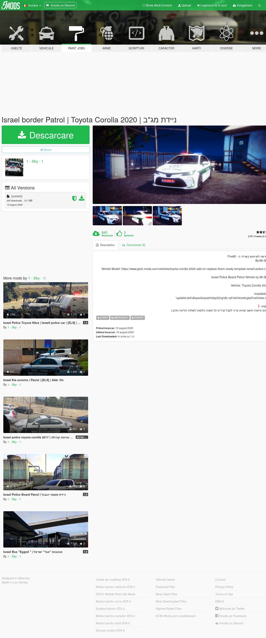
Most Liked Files (166, 594)
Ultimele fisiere (165, 579)
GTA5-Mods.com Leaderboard (176, 616)
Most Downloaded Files (171, 601)
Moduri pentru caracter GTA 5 (115, 616)
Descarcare (50, 134)
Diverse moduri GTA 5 (110, 630)
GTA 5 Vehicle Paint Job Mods (115, 594)
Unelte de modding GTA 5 (113, 579)
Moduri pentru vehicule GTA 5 (115, 587)
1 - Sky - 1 (34, 161)
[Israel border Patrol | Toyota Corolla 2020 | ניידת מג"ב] (107, 215)
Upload (186, 5)
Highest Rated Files (168, 608)
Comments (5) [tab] (135, 245)
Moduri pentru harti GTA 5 (113, 623)
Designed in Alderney (16, 578)
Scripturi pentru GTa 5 (110, 608)
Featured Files (165, 587)
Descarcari (107, 235)
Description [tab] (107, 245)
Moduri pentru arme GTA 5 (113, 601)
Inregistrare (244, 5)
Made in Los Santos (15, 582)
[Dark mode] (259, 5)
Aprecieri (129, 235)
